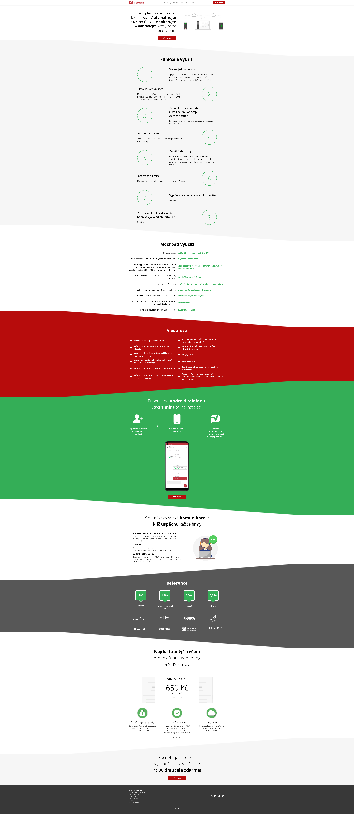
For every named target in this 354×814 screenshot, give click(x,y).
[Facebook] (215, 796)
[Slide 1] (170, 493)
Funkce (165, 3)
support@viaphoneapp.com (137, 792)
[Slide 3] (175, 493)
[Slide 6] (182, 493)
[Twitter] (219, 796)
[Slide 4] (177, 493)
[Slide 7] (184, 493)
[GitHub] (223, 796)
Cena (193, 3)
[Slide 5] (179, 493)
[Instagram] (211, 796)
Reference (184, 3)
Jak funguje (174, 3)
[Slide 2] (172, 493)
